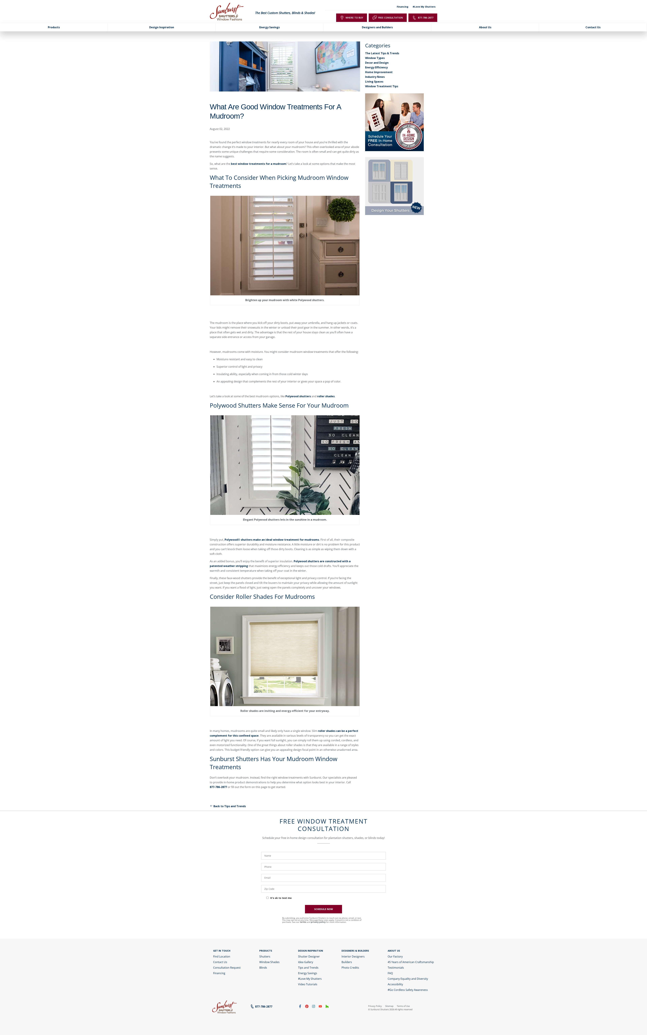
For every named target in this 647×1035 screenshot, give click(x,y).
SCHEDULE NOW (323, 909)
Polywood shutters (298, 396)
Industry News (375, 77)
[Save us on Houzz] (327, 1007)
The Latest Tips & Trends (382, 53)
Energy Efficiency (376, 67)
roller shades (326, 396)
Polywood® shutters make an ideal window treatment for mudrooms (272, 540)
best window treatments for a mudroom (258, 164)
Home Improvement (379, 72)
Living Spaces (374, 81)
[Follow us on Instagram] (313, 1007)
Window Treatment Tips (381, 86)
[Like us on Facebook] (300, 1007)
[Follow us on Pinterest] (307, 1007)
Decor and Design (377, 63)
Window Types (375, 58)
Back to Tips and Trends (229, 806)
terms (303, 922)
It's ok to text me (281, 898)
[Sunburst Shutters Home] (227, 12)
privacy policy (318, 922)
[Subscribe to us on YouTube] (320, 1007)
